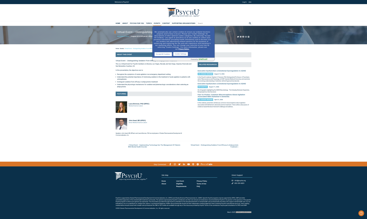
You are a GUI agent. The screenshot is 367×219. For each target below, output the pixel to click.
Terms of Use (201, 184)
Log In (244, 2)
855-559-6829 (239, 183)
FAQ (198, 186)
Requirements (181, 186)
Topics (149, 23)
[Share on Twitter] (238, 37)
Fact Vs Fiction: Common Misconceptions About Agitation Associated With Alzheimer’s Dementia (221, 96)
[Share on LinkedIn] (240, 37)
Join (249, 2)
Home (118, 23)
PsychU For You (137, 23)
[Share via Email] (246, 37)
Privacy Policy (202, 181)
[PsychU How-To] (361, 213)
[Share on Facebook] (243, 37)
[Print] (248, 37)
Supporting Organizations (183, 23)
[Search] (250, 23)
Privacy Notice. (183, 49)
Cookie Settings (199, 54)
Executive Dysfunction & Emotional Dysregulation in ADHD (222, 71)
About (125, 23)
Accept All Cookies (163, 54)
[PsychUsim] (206, 164)
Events (157, 23)
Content (166, 23)
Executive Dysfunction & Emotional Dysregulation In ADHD (222, 84)
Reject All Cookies (181, 54)
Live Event (180, 181)
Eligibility (179, 184)
